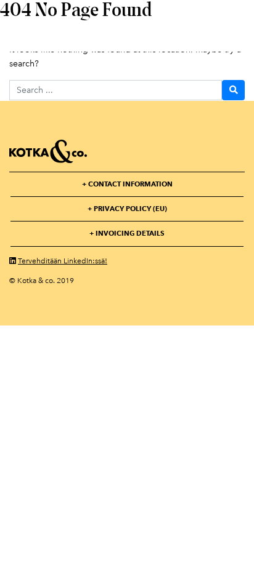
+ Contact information (127, 184)
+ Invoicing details (127, 233)
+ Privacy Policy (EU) (127, 208)
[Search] (233, 90)
